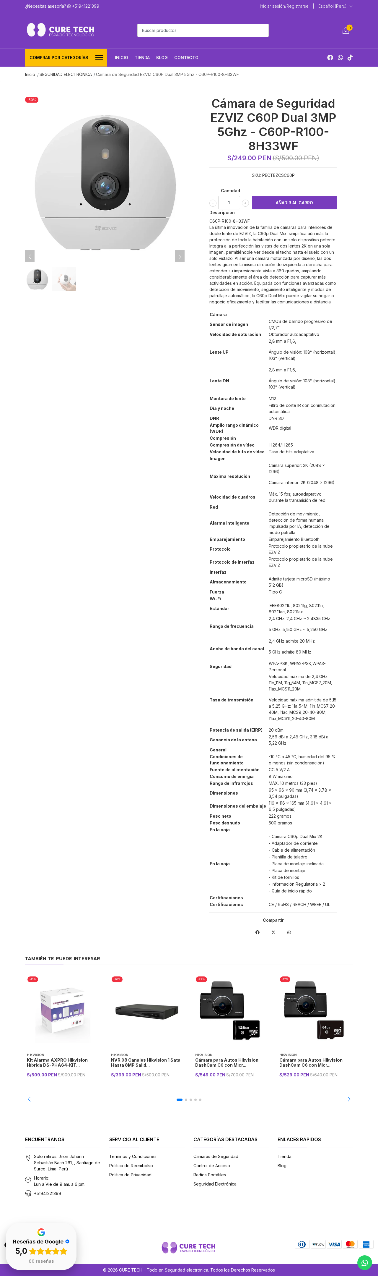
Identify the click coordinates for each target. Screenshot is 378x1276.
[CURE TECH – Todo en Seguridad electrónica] (60, 29)
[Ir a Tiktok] (350, 57)
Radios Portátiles (209, 1174)
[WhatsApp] (340, 57)
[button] (335, 6)
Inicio (121, 57)
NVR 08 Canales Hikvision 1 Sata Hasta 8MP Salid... (145, 1062)
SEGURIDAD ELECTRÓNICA (66, 74)
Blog (162, 57)
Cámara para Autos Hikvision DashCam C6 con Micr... (226, 1062)
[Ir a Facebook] (330, 57)
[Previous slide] (30, 256)
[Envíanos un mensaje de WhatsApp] (364, 1262)
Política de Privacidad (130, 1174)
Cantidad (230, 190)
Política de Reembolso (131, 1165)
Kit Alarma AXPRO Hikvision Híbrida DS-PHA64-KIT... (57, 1062)
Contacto (186, 57)
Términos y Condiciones (133, 1156)
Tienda (284, 1156)
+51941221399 (47, 1193)
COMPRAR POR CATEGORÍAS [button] (59, 57)
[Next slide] (180, 256)
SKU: (256, 175)
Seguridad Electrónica (215, 1183)
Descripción (222, 212)
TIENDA (142, 57)
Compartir (273, 920)
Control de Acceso (211, 1165)
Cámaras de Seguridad (215, 1156)
